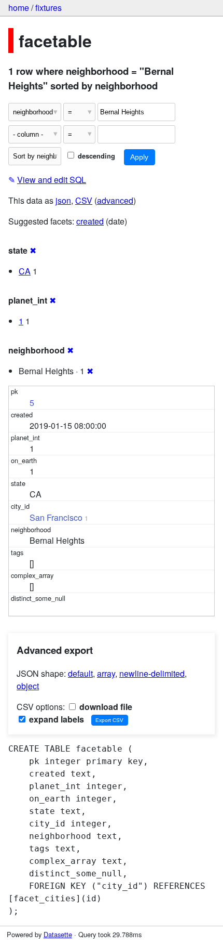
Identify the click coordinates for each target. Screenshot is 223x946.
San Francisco (56, 517)
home (18, 8)
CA (25, 271)
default (80, 673)
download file (104, 707)
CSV (83, 200)
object (28, 686)
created (90, 221)
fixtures (48, 8)
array (106, 673)
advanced (115, 200)
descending (95, 156)
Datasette (58, 934)
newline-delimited (152, 673)
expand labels (55, 719)
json (63, 200)
